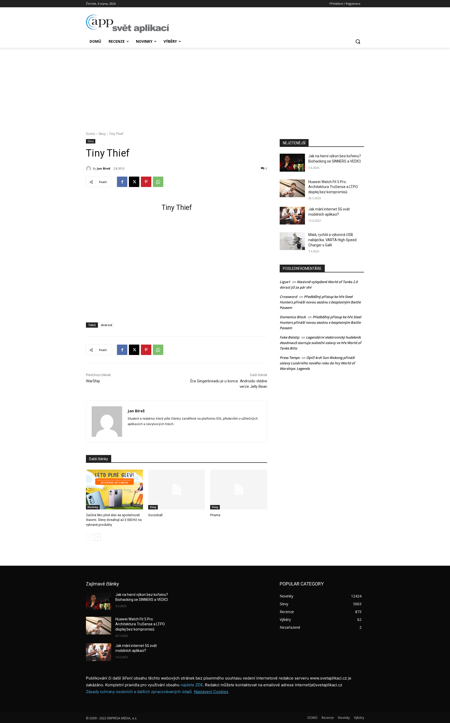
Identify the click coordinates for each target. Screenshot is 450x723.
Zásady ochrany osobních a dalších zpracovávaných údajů (139, 691)
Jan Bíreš (103, 168)
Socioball (155, 515)
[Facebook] (122, 182)
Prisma (215, 515)
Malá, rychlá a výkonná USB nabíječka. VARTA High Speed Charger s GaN (332, 240)
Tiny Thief (176, 207)
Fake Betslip (289, 337)
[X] (134, 182)
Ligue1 (285, 281)
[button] (358, 41)
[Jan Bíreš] (89, 168)
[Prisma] (238, 489)
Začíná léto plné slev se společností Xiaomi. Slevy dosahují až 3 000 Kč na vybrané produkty (114, 519)
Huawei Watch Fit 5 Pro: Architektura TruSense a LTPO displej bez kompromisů (333, 187)
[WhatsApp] (158, 182)
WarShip (93, 381)
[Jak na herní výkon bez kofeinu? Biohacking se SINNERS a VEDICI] (292, 162)
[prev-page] (89, 537)
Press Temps (289, 357)
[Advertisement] (225, 86)
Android (106, 325)
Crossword (288, 296)
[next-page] (97, 537)
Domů (90, 134)
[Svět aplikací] (127, 24)
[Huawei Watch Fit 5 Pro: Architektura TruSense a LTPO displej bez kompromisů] (292, 188)
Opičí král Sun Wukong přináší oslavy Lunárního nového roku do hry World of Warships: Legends (317, 363)
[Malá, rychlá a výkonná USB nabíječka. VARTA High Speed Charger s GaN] (292, 241)
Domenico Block (293, 317)
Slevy (102, 134)
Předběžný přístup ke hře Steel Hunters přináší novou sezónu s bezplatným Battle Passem (320, 302)
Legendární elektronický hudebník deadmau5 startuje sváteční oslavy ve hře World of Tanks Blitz (320, 343)
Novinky (93, 507)
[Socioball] (176, 489)
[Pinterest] (146, 182)
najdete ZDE (191, 684)
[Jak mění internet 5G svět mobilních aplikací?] (292, 216)
